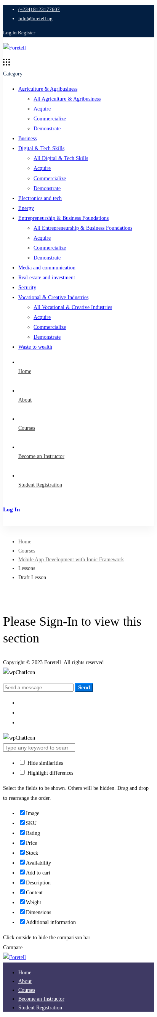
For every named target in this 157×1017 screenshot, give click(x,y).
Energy (26, 208)
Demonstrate (47, 128)
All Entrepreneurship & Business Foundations (83, 228)
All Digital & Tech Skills (61, 158)
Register (26, 32)
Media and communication (46, 268)
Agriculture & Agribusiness (47, 89)
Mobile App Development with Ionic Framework (71, 559)
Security (27, 287)
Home (24, 542)
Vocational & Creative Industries (53, 297)
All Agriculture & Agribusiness (67, 99)
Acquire (42, 109)
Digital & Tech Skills (41, 148)
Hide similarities (44, 763)
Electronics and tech (40, 198)
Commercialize (50, 119)
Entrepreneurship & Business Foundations (63, 218)
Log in (10, 32)
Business (27, 138)
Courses (26, 551)
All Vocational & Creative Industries (73, 307)
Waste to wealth (35, 347)
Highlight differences (49, 773)
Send (84, 687)
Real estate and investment (46, 277)
